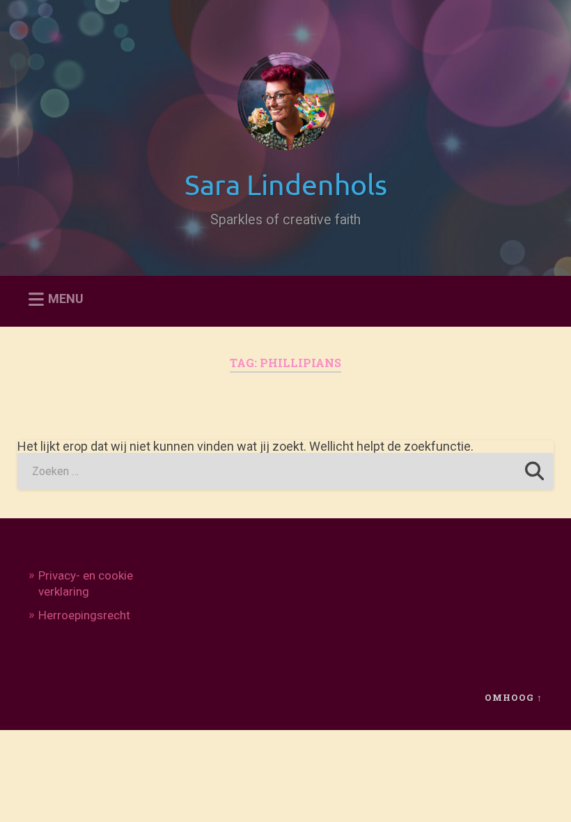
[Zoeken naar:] (285, 471)
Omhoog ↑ (513, 697)
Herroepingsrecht (84, 615)
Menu (66, 299)
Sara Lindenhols (286, 183)
